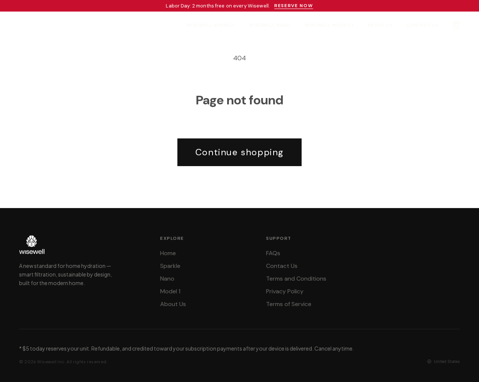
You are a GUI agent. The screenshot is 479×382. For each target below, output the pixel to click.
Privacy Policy (284, 291)
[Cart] (456, 25)
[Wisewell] (40, 25)
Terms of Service (288, 304)
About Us (380, 25)
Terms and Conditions (296, 278)
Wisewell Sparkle (210, 25)
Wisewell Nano (270, 25)
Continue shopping (239, 152)
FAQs (273, 253)
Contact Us (422, 25)
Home (168, 253)
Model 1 (170, 291)
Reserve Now (293, 6)
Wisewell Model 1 (329, 25)
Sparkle (170, 266)
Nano (167, 278)
